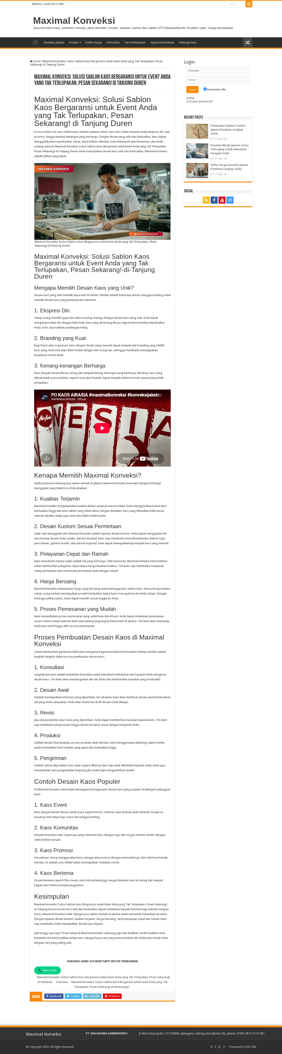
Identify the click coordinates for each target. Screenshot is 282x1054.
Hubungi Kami (188, 42)
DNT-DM (250, 1046)
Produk (73, 42)
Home (35, 42)
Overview (62, 982)
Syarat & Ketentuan (162, 42)
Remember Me (216, 89)
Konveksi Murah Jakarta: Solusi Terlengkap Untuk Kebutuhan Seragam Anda (229, 149)
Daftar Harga (93, 42)
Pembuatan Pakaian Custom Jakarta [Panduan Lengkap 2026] (227, 129)
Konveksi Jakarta (54, 42)
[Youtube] (222, 200)
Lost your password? (199, 101)
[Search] (249, 4)
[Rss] (206, 200)
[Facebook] (214, 200)
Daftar (190, 98)
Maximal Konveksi (74, 20)
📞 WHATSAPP (47, 970)
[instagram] (230, 200)
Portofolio (113, 42)
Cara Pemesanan (135, 42)
